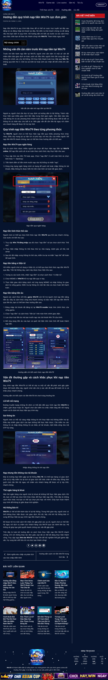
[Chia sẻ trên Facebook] (28, 545)
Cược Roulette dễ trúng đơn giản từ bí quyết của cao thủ (93, 22)
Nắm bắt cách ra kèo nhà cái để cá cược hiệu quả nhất (93, 47)
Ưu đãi (76, 10)
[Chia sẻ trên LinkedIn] (43, 545)
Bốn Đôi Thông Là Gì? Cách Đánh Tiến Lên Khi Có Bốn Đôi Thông (45, 620)
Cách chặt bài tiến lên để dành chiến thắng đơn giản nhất (92, 30)
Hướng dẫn (66, 10)
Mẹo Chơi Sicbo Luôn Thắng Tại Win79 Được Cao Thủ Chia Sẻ (27, 584)
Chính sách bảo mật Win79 (44, 582)
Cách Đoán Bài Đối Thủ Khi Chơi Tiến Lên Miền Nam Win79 (9, 620)
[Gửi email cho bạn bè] (36, 545)
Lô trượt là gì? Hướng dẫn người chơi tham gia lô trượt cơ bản (93, 77)
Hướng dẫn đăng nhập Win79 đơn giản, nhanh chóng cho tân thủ (9, 585)
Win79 (44, 36)
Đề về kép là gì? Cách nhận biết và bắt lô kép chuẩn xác (93, 60)
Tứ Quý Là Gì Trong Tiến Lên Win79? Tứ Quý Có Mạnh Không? (61, 620)
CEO (57, 10)
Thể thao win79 (46, 10)
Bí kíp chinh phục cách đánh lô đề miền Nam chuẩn (93, 54)
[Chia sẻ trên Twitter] (32, 545)
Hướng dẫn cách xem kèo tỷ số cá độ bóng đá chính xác (93, 94)
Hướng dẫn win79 (9, 14)
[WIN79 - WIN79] (18, 5)
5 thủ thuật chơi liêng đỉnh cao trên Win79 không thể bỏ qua (92, 86)
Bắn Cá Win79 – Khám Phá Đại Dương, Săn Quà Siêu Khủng (61, 584)
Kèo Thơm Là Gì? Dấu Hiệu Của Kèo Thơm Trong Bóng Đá (27, 620)
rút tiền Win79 (28, 396)
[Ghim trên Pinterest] (40, 545)
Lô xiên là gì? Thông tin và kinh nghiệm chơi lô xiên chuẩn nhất (92, 68)
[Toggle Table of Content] (22, 43)
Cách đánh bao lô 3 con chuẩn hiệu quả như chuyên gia (92, 39)
